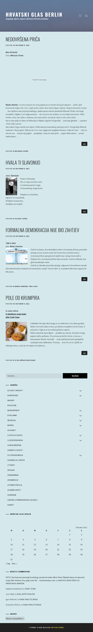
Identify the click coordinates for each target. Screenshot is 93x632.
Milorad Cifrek (21, 151)
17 (12, 549)
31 (12, 559)
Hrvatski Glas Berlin (34, 14)
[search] (86, 15)
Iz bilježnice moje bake (16, 314)
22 (70, 549)
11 (23, 544)
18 (23, 549)
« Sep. (8, 563)
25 (23, 554)
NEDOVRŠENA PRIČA (23, 39)
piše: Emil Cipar (13, 317)
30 (81, 554)
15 (70, 544)
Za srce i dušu (21, 219)
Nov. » (14, 563)
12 (35, 544)
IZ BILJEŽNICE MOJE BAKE (25, 360)
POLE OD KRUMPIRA (22, 297)
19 (35, 549)
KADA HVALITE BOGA (29, 599)
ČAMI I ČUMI (30, 588)
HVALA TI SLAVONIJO (23, 162)
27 (46, 554)
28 (58, 554)
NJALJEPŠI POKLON (26, 594)
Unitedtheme (57, 627)
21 (58, 549)
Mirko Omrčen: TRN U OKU (26, 286)
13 (46, 544)
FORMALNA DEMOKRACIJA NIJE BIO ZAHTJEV (42, 229)
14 (58, 544)
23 (81, 549)
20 (46, 549)
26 (35, 554)
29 (70, 554)
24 (12, 554)
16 (81, 544)
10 (12, 544)
